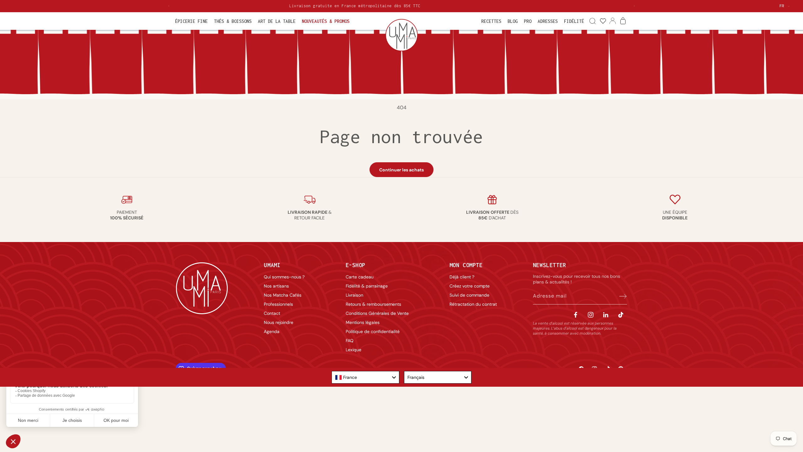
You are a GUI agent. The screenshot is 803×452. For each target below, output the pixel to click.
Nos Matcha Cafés (282, 295)
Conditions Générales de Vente (377, 313)
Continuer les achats (401, 170)
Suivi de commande (469, 295)
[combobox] (365, 377)
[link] (603, 21)
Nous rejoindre (278, 322)
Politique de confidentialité (373, 331)
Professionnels (278, 304)
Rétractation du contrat (473, 304)
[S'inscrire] (620, 296)
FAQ (350, 340)
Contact (272, 313)
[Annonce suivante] (634, 6)
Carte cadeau (360, 277)
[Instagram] (590, 314)
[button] (191, 21)
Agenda (271, 331)
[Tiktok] (620, 314)
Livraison (354, 295)
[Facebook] (575, 314)
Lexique (353, 349)
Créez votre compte (469, 286)
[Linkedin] (605, 314)
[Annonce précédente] (169, 6)
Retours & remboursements (373, 304)
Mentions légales (363, 322)
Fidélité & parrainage (367, 286)
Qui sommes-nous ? (284, 277)
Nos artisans (276, 286)
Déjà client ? (461, 277)
